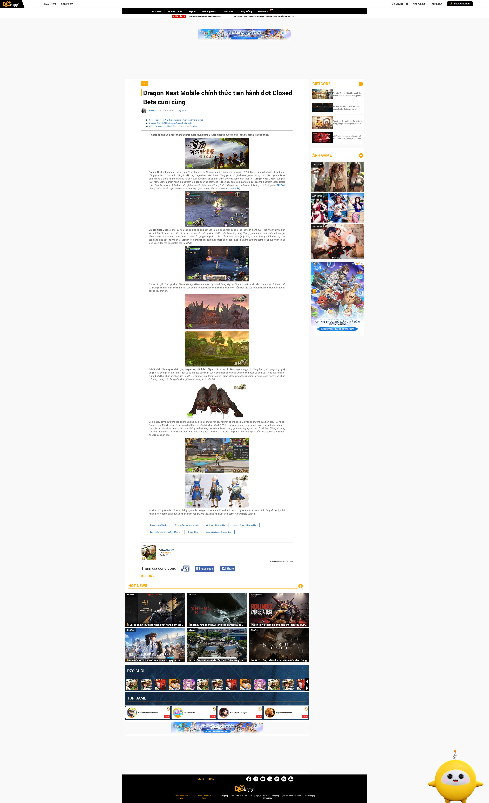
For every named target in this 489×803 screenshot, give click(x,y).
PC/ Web (156, 11)
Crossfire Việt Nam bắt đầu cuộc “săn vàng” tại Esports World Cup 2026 (216, 660)
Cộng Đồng (246, 11)
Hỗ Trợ (211, 779)
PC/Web (130, 595)
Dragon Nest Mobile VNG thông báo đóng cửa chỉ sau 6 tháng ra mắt (176, 120)
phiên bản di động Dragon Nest (218, 532)
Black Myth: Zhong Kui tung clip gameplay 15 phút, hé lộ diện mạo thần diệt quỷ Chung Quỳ (216, 625)
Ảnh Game (322, 155)
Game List (263, 11)
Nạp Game (419, 3)
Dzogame (167, 553)
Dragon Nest (193, 532)
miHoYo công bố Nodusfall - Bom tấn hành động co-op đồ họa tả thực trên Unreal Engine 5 (279, 660)
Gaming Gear (209, 11)
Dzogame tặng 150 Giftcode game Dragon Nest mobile (170, 123)
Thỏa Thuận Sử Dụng (204, 797)
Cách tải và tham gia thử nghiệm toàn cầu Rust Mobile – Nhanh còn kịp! (243, 16)
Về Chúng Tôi (400, 3)
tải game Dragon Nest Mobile (186, 525)
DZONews (50, 3)
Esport (192, 11)
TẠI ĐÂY (281, 185)
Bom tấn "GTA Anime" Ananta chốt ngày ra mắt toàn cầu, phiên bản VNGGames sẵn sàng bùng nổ (156, 660)
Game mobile (256, 595)
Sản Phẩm (67, 3)
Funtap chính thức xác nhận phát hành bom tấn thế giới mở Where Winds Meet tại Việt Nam (154, 625)
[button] (307, 688)
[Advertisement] (244, 61)
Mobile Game (175, 11)
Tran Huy (152, 111)
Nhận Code (347, 94)
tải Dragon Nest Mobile (215, 525)
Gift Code (228, 11)
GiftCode (321, 84)
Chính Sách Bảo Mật (181, 797)
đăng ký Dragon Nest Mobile (244, 525)
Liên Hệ (201, 779)
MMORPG (170, 550)
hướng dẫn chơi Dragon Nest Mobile (165, 532)
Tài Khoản (436, 3)
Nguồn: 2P (183, 111)
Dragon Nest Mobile (158, 525)
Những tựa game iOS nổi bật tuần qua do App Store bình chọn (173, 126)
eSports (192, 630)
